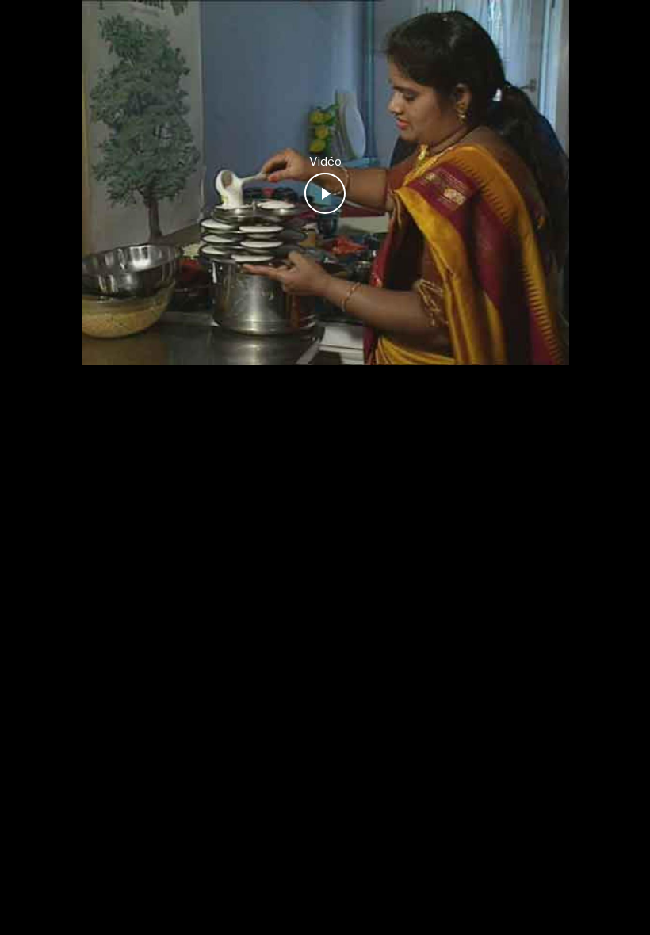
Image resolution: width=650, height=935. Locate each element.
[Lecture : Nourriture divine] (325, 193)
